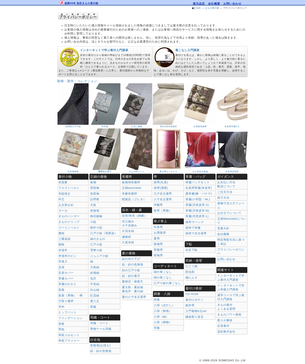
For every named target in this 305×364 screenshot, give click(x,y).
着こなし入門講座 (187, 50)
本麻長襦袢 (129, 193)
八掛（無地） (163, 310)
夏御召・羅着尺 (132, 281)
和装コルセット (69, 335)
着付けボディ (195, 299)
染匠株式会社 (226, 331)
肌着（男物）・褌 (70, 295)
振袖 (93, 182)
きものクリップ (69, 221)
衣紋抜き (64, 193)
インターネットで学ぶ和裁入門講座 (230, 287)
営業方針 (223, 228)
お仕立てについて (229, 213)
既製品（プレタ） (134, 199)
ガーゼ (63, 210)
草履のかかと (67, 284)
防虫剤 (190, 272)
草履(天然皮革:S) (197, 204)
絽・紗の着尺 (131, 276)
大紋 (93, 204)
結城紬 (94, 272)
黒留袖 (94, 187)
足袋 (61, 267)
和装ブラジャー (69, 340)
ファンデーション (70, 318)
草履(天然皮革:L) (197, 216)
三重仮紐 (64, 238)
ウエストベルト (69, 187)
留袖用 (158, 255)
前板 (61, 323)
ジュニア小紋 (99, 256)
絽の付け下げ (131, 259)
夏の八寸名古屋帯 (134, 297)
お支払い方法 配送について (226, 184)
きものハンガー (69, 216)
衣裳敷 (63, 182)
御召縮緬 (96, 216)
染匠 (198, 8)
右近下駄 (192, 249)
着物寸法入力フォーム (230, 205)
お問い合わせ (232, 3)
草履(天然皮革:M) (197, 210)
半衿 (61, 306)
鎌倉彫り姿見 (195, 316)
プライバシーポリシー (230, 251)
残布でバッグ (195, 222)
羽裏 (157, 328)
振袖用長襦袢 (131, 182)
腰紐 (61, 233)
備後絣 (126, 236)
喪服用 (158, 249)
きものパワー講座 (229, 314)
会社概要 (214, 3)
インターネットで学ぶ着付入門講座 (104, 50)
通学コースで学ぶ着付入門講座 (230, 297)
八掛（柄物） (163, 322)
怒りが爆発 (224, 320)
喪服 (93, 306)
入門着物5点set (196, 311)
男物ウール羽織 (100, 328)
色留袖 (94, 193)
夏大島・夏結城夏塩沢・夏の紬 (132, 289)
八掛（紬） (161, 316)
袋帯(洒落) (161, 187)
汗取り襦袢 (66, 301)
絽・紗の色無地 (100, 351)
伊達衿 (63, 250)
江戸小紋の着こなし (167, 283)
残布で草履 (193, 227)
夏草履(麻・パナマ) (199, 193)
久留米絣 (128, 242)
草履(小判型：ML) (198, 199)
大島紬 (94, 267)
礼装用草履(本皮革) (199, 187)
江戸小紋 (96, 244)
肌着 (61, 289)
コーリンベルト (69, 227)
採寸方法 (223, 197)
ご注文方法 (224, 192)
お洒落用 (160, 232)
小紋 (93, 221)
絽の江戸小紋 (131, 270)
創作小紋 (96, 227)
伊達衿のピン (67, 256)
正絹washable (131, 187)
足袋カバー (66, 272)
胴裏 (157, 299)
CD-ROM (192, 294)
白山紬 (94, 289)
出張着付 (223, 325)
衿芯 (61, 199)
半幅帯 (158, 204)
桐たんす (192, 277)
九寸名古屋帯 (163, 193)
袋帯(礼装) (161, 182)
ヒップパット (67, 312)
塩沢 (93, 278)
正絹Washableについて (231, 220)
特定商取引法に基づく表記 (230, 241)
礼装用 (158, 227)
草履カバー (66, 278)
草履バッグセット (198, 182)
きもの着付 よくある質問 (226, 307)
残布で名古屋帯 (196, 233)
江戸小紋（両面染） (103, 233)
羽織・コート (99, 323)
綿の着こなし (163, 277)
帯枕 (61, 329)
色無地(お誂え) (100, 345)
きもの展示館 (212, 8)
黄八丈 (94, 301)
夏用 (157, 238)
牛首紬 (94, 284)
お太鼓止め (66, 204)
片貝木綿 (128, 231)
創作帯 (190, 305)
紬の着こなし (163, 271)
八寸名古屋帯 (163, 199)
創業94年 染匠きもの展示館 (81, 3)
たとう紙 (192, 266)
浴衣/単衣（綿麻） (134, 215)
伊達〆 (63, 261)
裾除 (61, 244)
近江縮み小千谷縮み (129, 223)
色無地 (94, 210)
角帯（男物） (163, 210)
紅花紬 (94, 295)
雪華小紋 (96, 250)
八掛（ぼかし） (164, 305)
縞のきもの (97, 238)
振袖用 (158, 244)
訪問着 (94, 199)
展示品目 (199, 3)
